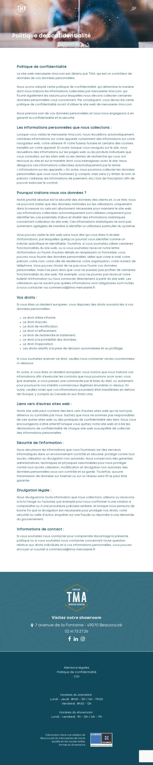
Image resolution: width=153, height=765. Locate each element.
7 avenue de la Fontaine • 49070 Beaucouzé (78, 625)
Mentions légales (76, 667)
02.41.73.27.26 (76, 631)
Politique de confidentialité (76, 672)
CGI (76, 676)
